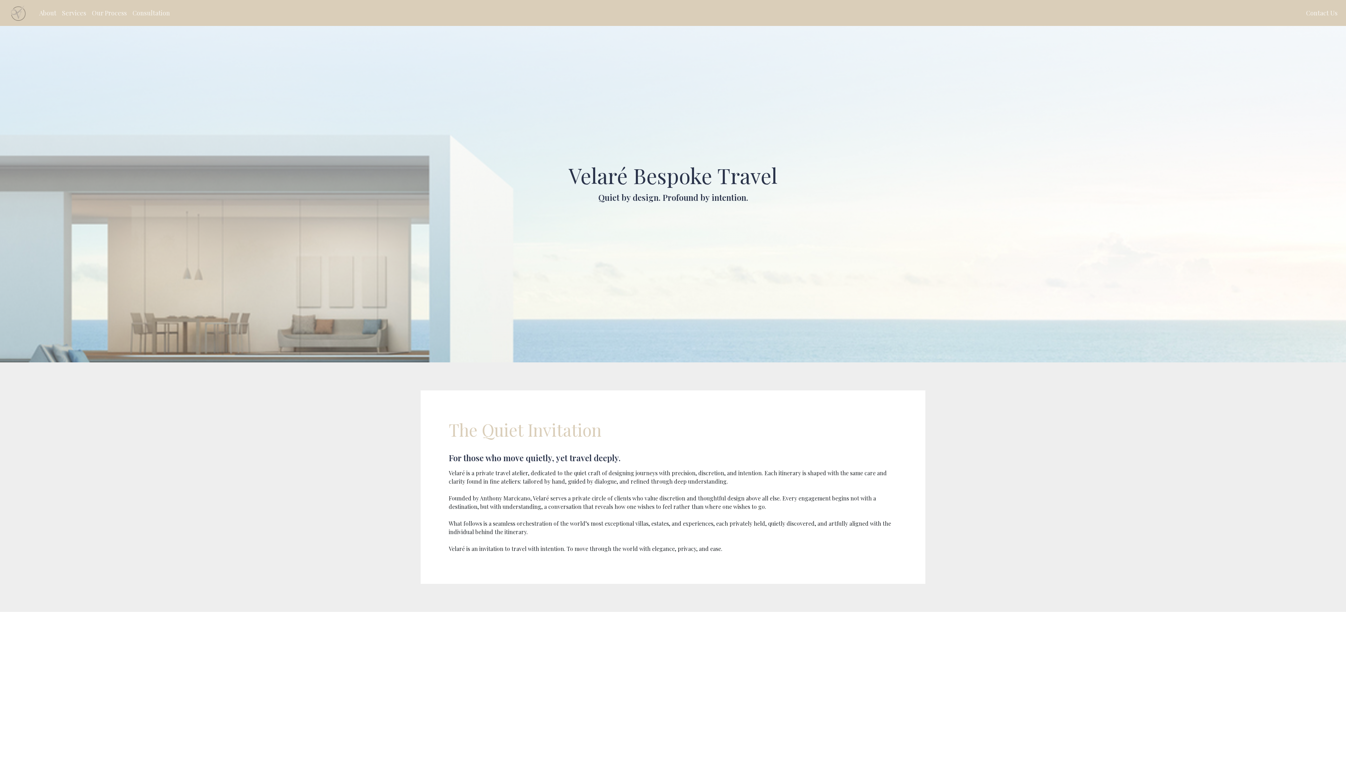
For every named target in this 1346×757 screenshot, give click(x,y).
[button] (47, 13)
